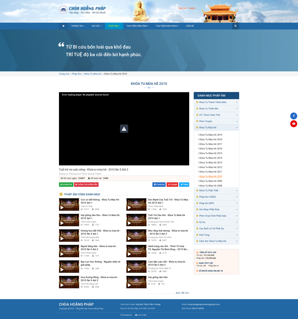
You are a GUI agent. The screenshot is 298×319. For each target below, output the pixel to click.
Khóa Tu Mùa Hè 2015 (210, 153)
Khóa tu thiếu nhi (208, 108)
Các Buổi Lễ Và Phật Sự (211, 228)
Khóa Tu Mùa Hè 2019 (210, 134)
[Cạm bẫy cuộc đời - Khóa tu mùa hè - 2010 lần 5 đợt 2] (157, 266)
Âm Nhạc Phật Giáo (209, 209)
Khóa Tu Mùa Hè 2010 (115, 73)
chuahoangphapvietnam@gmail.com (203, 304)
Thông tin (77, 26)
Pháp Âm (113, 26)
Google (174, 184)
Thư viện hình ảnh (137, 26)
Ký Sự (202, 222)
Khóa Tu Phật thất (208, 190)
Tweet (185, 184)
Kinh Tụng (204, 235)
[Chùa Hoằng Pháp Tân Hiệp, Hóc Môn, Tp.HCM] (149, 9)
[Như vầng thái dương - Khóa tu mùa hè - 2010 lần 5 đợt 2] (157, 235)
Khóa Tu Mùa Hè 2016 (210, 148)
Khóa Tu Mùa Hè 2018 (210, 139)
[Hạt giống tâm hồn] (157, 282)
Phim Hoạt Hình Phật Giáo (212, 215)
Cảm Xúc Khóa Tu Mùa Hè (212, 241)
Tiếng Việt (182, 8)
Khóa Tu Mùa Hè (92, 73)
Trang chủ (64, 73)
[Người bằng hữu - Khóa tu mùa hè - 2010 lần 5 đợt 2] (90, 251)
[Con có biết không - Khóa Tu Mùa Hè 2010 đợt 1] (90, 204)
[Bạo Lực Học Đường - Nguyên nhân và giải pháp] (90, 266)
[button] (235, 26)
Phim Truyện (205, 121)
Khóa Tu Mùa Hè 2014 (210, 158)
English (192, 8)
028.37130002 (198, 308)
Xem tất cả (182, 293)
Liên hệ (190, 26)
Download (67, 185)
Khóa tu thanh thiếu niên (212, 102)
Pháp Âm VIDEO (207, 196)
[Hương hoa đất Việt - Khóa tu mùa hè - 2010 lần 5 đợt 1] (90, 235)
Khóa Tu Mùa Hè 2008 (210, 185)
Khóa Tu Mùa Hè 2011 (210, 171)
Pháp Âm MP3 (206, 203)
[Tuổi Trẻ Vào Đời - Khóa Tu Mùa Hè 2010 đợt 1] (157, 220)
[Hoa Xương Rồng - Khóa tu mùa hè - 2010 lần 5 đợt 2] (90, 282)
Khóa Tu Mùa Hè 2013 (210, 162)
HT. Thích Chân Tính (209, 115)
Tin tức (95, 26)
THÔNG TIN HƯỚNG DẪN (87, 185)
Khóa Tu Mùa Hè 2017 (210, 144)
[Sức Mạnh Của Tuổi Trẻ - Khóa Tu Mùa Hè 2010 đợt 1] (157, 204)
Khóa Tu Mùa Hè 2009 (210, 181)
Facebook (160, 184)
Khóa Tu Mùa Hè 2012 (210, 167)
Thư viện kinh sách (166, 26)
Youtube (142, 315)
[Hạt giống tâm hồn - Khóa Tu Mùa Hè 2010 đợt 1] (90, 220)
